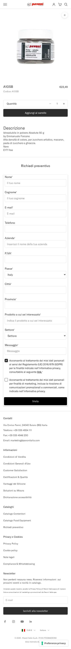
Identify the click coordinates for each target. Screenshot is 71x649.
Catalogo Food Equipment (17, 520)
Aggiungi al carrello (35, 112)
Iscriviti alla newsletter (35, 611)
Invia (35, 401)
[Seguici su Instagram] (13, 621)
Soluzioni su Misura (13, 490)
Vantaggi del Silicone (14, 483)
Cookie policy (10, 550)
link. (39, 371)
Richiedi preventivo (13, 527)
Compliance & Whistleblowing (19, 563)
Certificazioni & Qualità (15, 477)
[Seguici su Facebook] (5, 621)
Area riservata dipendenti (35, 642)
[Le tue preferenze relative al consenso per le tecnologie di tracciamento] (53, 643)
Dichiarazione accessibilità (17, 497)
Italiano (43, 630)
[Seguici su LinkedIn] (30, 621)
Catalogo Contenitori (14, 513)
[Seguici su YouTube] (22, 621)
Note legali (9, 557)
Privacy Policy (10, 543)
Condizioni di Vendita (14, 456)
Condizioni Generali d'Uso (17, 463)
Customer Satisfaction (15, 470)
